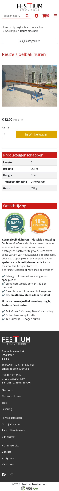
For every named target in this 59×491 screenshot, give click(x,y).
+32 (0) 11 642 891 (23, 365)
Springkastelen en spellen (28, 27)
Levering (7, 409)
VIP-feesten (8, 436)
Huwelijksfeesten (12, 418)
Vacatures (8, 464)
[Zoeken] (27, 16)
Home (5, 27)
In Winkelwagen (36, 134)
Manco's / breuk (11, 396)
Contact (6, 452)
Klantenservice (10, 445)
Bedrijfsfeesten (11, 424)
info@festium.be (19, 368)
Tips (4, 402)
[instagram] (11, 475)
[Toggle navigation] (55, 16)
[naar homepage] (29, 7)
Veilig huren (9, 458)
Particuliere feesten (13, 430)
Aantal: (6, 127)
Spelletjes (11, 31)
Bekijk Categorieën (29, 41)
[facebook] (4, 475)
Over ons (7, 390)
